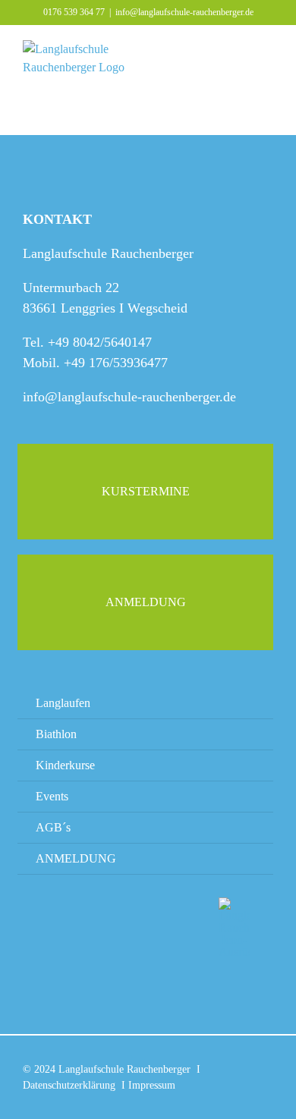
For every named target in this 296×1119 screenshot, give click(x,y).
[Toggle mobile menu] (267, 50)
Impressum (151, 1085)
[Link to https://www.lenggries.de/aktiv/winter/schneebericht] (145, 928)
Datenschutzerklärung (69, 1085)
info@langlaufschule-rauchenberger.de (184, 12)
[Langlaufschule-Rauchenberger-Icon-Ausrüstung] (234, 903)
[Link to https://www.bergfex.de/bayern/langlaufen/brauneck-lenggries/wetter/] (57, 935)
